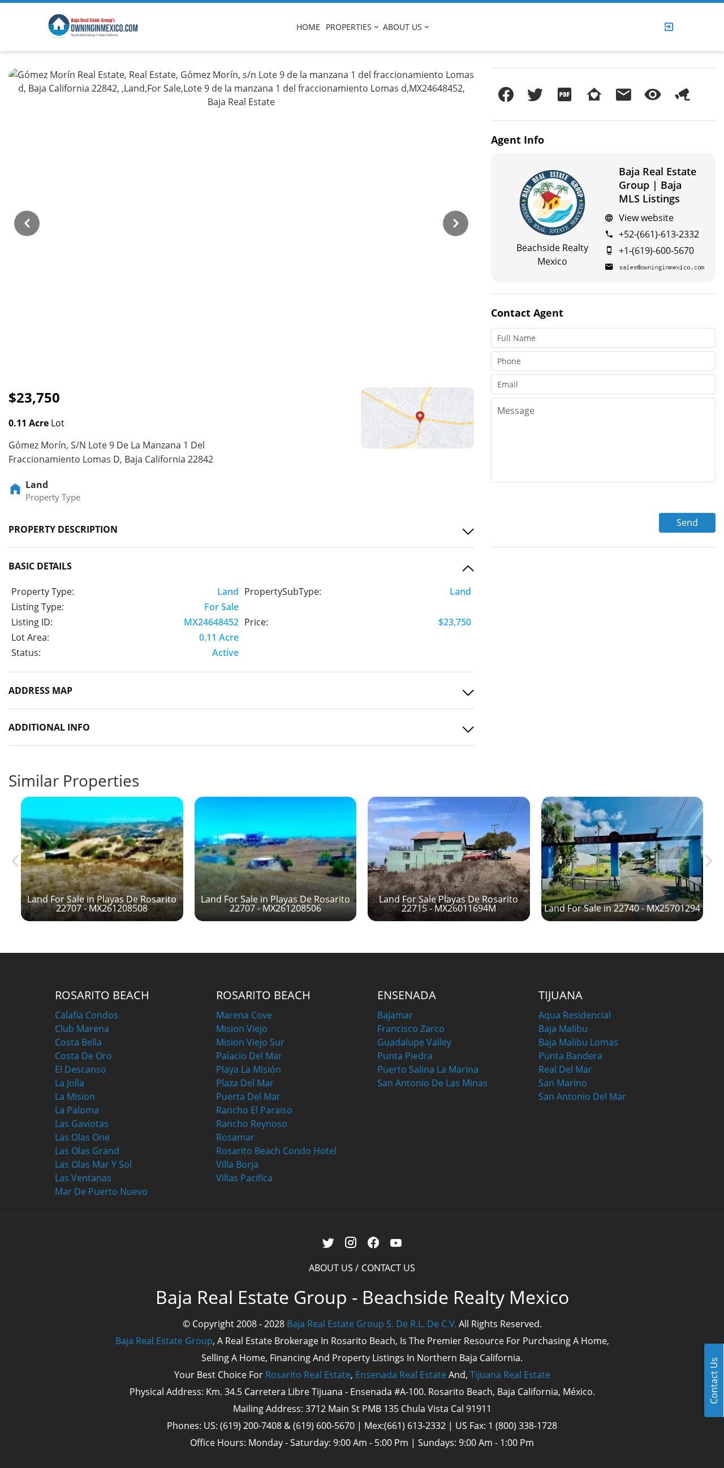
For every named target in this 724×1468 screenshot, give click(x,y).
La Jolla (69, 1083)
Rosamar (235, 1137)
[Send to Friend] (623, 94)
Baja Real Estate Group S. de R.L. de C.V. (371, 1324)
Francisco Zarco (411, 1028)
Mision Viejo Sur (250, 1042)
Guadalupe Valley (414, 1042)
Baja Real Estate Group (164, 1341)
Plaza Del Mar (245, 1083)
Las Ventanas (83, 1178)
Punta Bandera (570, 1056)
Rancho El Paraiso (254, 1110)
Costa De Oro (83, 1056)
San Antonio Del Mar (582, 1096)
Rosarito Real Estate (308, 1374)
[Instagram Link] (351, 1243)
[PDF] (564, 94)
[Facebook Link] (373, 1243)
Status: (26, 652)
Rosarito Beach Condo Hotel (276, 1151)
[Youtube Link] (396, 1243)
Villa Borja (237, 1164)
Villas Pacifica (244, 1178)
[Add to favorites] (594, 94)
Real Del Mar (565, 1069)
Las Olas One (82, 1137)
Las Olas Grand (87, 1151)
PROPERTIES (349, 26)
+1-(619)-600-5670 (656, 250)
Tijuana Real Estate (510, 1374)
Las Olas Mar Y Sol (93, 1164)
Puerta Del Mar (248, 1096)
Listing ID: (32, 622)
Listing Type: (37, 607)
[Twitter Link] (328, 1243)
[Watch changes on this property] (682, 94)
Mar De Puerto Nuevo (101, 1191)
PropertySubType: (282, 591)
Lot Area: (30, 637)
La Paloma (77, 1110)
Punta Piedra (405, 1056)
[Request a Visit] (653, 94)
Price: (256, 622)
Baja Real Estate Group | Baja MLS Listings (657, 185)
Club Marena (82, 1028)
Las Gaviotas (82, 1123)
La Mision (75, 1096)
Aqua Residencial (574, 1015)
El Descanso (80, 1069)
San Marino (562, 1083)
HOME (308, 26)
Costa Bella (78, 1042)
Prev (23, 217)
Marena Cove (244, 1015)
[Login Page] (669, 26)
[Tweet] (535, 94)
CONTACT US (388, 1268)
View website (646, 217)
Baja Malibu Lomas (578, 1042)
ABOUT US (402, 26)
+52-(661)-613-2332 (659, 234)
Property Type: (42, 591)
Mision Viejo (242, 1028)
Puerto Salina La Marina (428, 1069)
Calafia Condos (86, 1015)
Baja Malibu (563, 1028)
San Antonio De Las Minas (432, 1083)
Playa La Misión (248, 1069)
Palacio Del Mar (249, 1056)
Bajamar (395, 1015)
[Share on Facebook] (506, 94)
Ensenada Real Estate (400, 1374)
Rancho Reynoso (251, 1123)
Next (453, 217)
